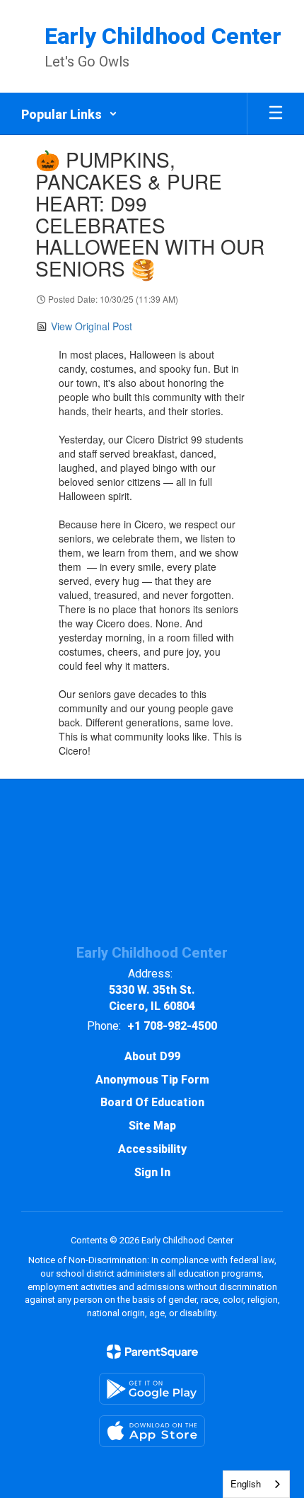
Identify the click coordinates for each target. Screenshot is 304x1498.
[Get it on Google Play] (152, 1389)
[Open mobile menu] (275, 114)
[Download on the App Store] (152, 1431)
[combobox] (256, 1484)
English (245, 1483)
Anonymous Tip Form (152, 1079)
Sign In (152, 1172)
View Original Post (91, 326)
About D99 (152, 1056)
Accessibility (152, 1149)
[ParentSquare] (152, 1351)
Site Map (152, 1125)
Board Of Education (152, 1102)
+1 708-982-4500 (172, 1026)
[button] (69, 114)
